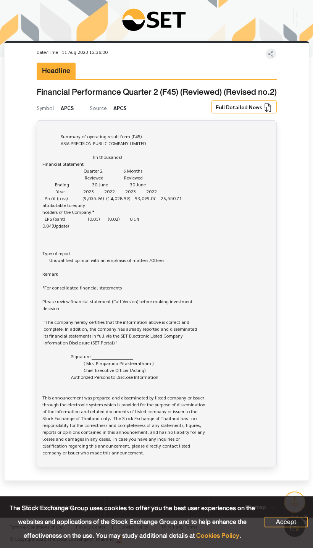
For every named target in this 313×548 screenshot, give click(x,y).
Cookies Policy (217, 535)
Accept (286, 522)
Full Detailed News (239, 106)
